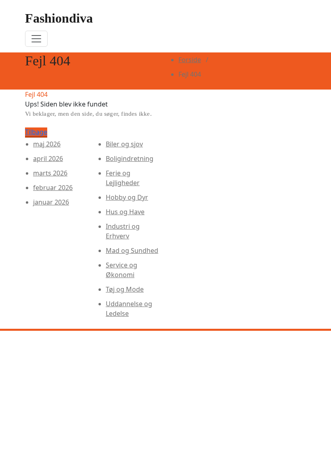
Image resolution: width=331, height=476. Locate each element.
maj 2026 (47, 144)
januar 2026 (51, 202)
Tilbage (36, 131)
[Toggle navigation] (36, 39)
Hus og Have (125, 211)
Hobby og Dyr (127, 197)
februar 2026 (53, 187)
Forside (189, 59)
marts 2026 (50, 173)
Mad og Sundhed (132, 250)
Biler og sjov (124, 144)
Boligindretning (129, 158)
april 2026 (48, 158)
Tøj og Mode (125, 289)
